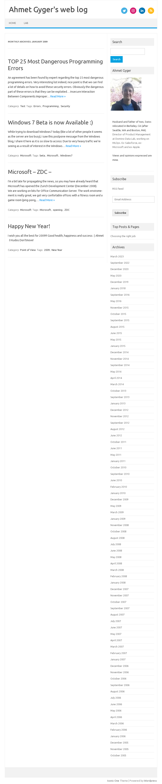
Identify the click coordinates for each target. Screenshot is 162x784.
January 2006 (117, 736)
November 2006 (119, 672)
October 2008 (118, 531)
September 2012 (119, 422)
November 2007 (119, 595)
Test (22, 106)
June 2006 (116, 704)
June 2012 (116, 435)
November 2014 (119, 358)
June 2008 (116, 550)
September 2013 (119, 397)
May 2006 (115, 710)
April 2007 (116, 640)
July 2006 (115, 697)
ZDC (67, 209)
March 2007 (117, 646)
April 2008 (116, 563)
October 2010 (118, 467)
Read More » (58, 96)
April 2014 (116, 377)
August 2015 (117, 326)
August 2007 (117, 614)
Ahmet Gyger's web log (48, 9)
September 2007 (119, 608)
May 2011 (115, 454)
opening (57, 209)
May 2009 (115, 505)
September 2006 (119, 685)
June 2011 (116, 448)
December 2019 (119, 281)
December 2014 (119, 352)
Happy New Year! (29, 226)
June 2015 (116, 333)
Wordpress (150, 780)
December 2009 (119, 499)
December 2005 (119, 742)
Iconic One (113, 780)
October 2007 (118, 601)
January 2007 (117, 659)
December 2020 (119, 269)
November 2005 (119, 749)
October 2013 (118, 390)
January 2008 (117, 582)
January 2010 (117, 493)
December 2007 (119, 589)
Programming (51, 106)
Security (65, 106)
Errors (37, 106)
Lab (26, 23)
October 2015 (118, 313)
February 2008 (118, 576)
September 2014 (119, 365)
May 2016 (115, 301)
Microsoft (25, 155)
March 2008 (117, 569)
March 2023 (117, 256)
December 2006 (119, 665)
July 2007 (115, 621)
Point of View (28, 249)
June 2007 (116, 627)
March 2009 (117, 512)
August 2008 (117, 537)
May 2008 (115, 557)
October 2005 (118, 755)
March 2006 (117, 723)
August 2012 (117, 429)
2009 (47, 249)
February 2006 (118, 729)
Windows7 (66, 155)
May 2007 (115, 633)
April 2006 (116, 717)
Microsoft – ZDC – (29, 172)
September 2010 (119, 473)
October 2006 (118, 678)
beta (42, 155)
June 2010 (116, 480)
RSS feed (117, 188)
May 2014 (115, 371)
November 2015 (119, 307)
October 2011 (118, 441)
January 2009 (117, 518)
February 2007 (118, 653)
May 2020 (115, 275)
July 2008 (115, 544)
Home (12, 23)
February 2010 (118, 486)
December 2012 (119, 409)
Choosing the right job (123, 236)
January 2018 (117, 288)
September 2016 (119, 294)
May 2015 (115, 339)
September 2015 (119, 320)
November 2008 (119, 525)
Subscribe (120, 212)
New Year (57, 249)
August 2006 (117, 691)
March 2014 (117, 384)
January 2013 (117, 403)
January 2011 (117, 461)
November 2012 (119, 416)
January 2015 (117, 345)
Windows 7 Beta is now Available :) (50, 122)
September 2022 (119, 262)
